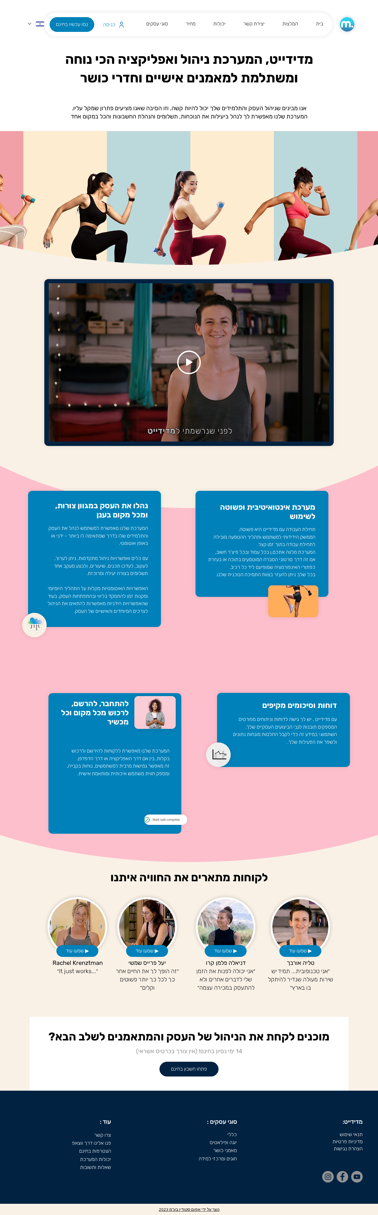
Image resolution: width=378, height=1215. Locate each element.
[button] (72, 24)
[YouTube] (357, 1177)
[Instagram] (328, 1177)
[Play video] (189, 362)
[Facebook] (342, 1177)
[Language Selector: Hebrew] (36, 24)
